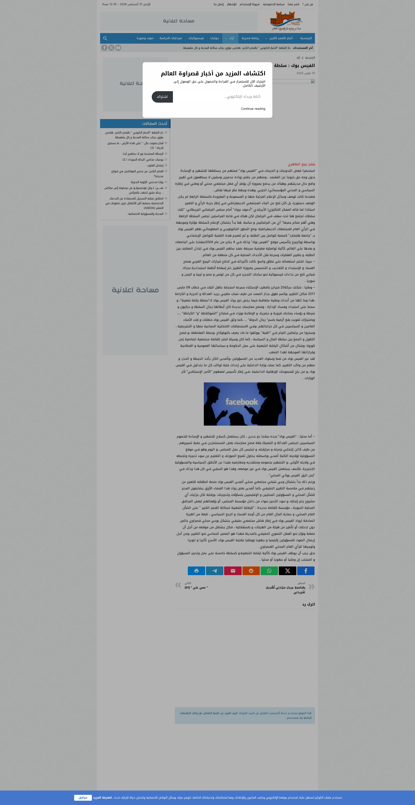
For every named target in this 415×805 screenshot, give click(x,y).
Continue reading (253, 109)
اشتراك (162, 96)
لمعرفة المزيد (102, 797)
